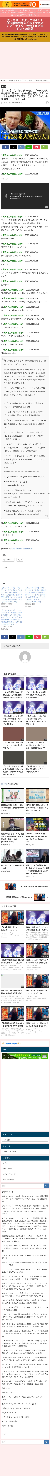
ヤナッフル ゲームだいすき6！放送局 (16, 1417)
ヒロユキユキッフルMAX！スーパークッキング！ (20, 1404)
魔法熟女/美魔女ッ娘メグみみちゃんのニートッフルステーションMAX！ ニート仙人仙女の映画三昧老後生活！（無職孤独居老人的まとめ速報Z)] (24, 1238)
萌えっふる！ (7, 1388)
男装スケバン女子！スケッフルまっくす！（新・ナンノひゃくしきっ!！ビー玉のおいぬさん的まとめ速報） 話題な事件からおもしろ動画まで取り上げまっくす (25, 1286)
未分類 (4, 86)
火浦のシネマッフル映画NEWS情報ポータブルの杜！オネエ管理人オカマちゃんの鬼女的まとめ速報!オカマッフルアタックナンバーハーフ (25, 1316)
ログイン (6, 1163)
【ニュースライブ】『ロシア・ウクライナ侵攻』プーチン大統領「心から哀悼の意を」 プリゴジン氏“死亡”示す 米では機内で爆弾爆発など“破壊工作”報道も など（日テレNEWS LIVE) (12, 617)
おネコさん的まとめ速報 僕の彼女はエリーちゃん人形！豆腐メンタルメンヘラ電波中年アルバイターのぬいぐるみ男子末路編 (25, 1198)
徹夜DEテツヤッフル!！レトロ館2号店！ (17, 1408)
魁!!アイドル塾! (7, 1426)
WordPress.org (8, 1179)
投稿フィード (7, 1168)
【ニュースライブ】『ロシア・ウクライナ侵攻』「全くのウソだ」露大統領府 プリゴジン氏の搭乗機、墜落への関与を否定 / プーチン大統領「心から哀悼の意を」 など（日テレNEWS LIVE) (11, 595)
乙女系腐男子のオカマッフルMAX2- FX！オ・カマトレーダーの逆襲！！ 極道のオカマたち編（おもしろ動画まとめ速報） (24, 1248)
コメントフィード (9, 1174)
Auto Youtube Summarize (21, 549)
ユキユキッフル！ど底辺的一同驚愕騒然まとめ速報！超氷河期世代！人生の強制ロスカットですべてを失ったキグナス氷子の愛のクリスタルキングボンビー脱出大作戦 (25, 1374)
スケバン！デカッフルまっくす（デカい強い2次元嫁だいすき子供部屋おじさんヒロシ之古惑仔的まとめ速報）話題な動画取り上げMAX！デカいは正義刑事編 (25, 1343)
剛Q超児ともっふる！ (10, 1412)
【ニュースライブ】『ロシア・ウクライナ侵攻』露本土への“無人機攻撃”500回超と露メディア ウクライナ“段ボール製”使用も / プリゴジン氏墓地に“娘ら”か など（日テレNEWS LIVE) (35, 595)
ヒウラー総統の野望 (9, 1421)
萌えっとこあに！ (8, 1392)
